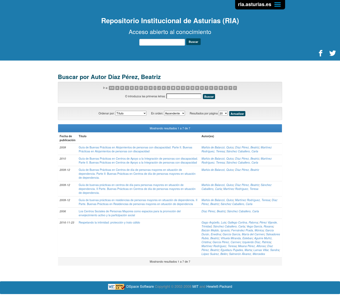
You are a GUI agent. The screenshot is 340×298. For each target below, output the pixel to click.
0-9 (111, 87)
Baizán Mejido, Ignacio (215, 230)
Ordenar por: (107, 113)
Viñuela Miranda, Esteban (237, 238)
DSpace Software (140, 286)
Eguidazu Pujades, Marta (236, 250)
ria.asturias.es (255, 4)
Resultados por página (204, 113)
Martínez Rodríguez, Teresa (240, 189)
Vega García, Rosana (260, 226)
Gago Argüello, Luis (213, 222)
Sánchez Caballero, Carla (242, 151)
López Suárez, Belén (214, 254)
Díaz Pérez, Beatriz (247, 147)
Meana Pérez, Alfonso (252, 246)
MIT (195, 286)
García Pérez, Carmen (227, 242)
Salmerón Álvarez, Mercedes (247, 254)
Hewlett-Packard (219, 286)
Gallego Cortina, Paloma (243, 222)
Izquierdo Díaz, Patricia (256, 242)
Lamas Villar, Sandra (266, 250)
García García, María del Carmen (243, 234)
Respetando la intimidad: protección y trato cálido (109, 222)
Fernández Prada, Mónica (247, 230)
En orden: (157, 113)
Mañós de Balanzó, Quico (217, 147)
